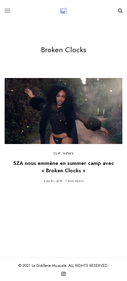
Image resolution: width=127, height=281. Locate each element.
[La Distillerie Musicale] (63, 10)
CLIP (57, 153)
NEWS (68, 153)
